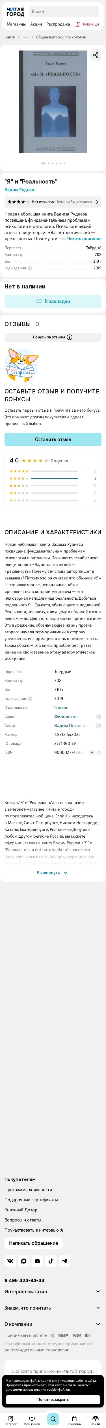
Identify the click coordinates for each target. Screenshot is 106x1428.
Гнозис (61, 707)
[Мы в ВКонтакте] (10, 1261)
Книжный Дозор (21, 1209)
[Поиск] (53, 1419)
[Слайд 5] (60, 163)
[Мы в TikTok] (51, 1261)
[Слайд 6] (64, 163)
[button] (53, 1294)
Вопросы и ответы (23, 1220)
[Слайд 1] (43, 163)
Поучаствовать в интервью (32, 1230)
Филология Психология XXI (70, 719)
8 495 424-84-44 (24, 1280)
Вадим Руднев (19, 189)
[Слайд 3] (52, 163)
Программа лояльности (28, 1189)
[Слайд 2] (48, 163)
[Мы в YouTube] (37, 1261)
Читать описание (84, 238)
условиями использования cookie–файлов (38, 1390)
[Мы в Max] (23, 1261)
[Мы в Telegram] (64, 1261)
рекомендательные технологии (37, 1350)
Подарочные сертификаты (31, 1199)
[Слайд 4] (56, 163)
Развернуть (48, 872)
